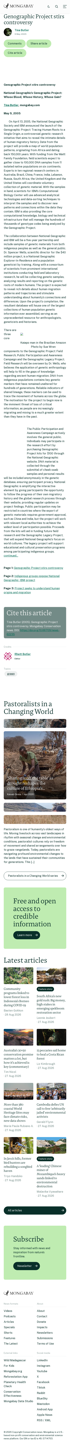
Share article (38, 43)
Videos (8, 1311)
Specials (9, 1327)
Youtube (42, 1371)
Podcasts (10, 1316)
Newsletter (24, 1266)
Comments (15, 43)
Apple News (44, 1414)
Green (11, 673)
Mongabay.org (13, 1371)
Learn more (24, 935)
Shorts (8, 1332)
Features (9, 1338)
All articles (15, 1210)
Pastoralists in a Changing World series (33, 875)
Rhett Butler (23, 654)
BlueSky (42, 1398)
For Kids (9, 1365)
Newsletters (45, 1332)
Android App (45, 1409)
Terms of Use (45, 1343)
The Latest (11, 1343)
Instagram (43, 1365)
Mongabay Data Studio (18, 1401)
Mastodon (43, 1404)
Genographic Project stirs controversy (38, 568)
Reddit (41, 1393)
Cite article (15, 53)
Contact (42, 1316)
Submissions (45, 1338)
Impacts (42, 1327)
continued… (11, 555)
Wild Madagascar (15, 1360)
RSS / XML (44, 1420)
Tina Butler (22, 30)
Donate (41, 1321)
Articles (9, 1321)
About (41, 1311)
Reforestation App (16, 1376)
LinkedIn (42, 1360)
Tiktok (41, 1387)
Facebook (43, 1382)
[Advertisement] (14, 451)
